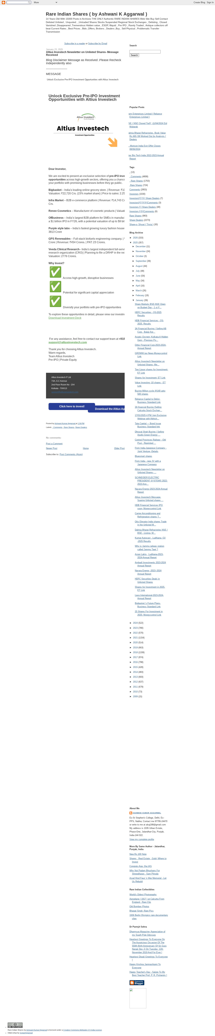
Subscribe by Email (97, 43)
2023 (135, 628)
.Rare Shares (68, 427)
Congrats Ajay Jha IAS (141, 866)
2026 (135, 237)
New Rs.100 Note (138, 854)
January (140, 300)
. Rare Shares (136, 181)
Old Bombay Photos (139, 906)
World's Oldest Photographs (143, 894)
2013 (135, 677)
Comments (135, 189)
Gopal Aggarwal (26, 1033)
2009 (135, 696)
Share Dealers (81, 427)
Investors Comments (144, 202)
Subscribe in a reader (74, 43)
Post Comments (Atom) (71, 454)
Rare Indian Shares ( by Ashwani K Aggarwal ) (96, 14)
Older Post (119, 448)
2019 (135, 647)
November (141, 251)
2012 (135, 681)
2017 (135, 657)
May (138, 280)
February (140, 295)
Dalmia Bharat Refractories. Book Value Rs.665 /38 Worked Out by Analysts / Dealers (146, 136)
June (138, 276)
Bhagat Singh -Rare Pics (142, 911)
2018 (135, 652)
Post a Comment (54, 443)
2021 (135, 637)
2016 (135, 662)
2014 (135, 672)
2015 (135, 667)
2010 (135, 691)
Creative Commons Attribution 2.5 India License (82, 1030)
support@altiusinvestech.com (64, 392)
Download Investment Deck (65, 317)
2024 (135, 623)
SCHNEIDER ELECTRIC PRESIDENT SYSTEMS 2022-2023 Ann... (151, 480)
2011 (135, 687)
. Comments (57, 427)
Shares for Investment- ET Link (150, 377)
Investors (134, 194)
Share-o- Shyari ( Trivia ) (141, 224)
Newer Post (51, 448)
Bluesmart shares (143, 456)
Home (86, 448)
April (138, 285)
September (141, 261)
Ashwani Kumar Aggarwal (147, 813)
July (138, 271)
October (140, 256)
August (139, 266)
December (141, 246)
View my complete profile (142, 839)
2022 (135, 633)
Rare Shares (136, 215)
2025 (135, 242)
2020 (135, 642)
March (139, 290)
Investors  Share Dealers (145, 198)
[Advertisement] (85, 462)
